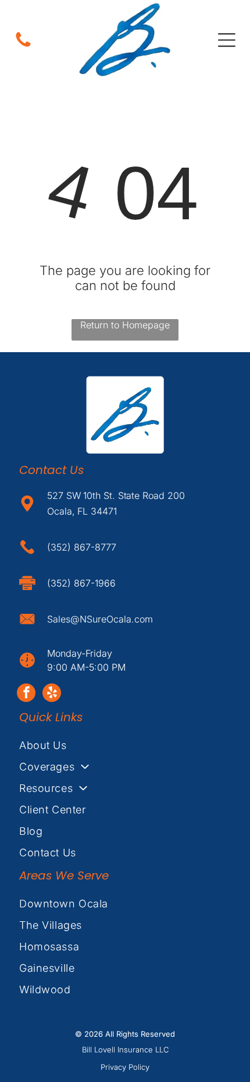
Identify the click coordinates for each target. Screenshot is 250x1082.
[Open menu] (226, 40)
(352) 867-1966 (81, 583)
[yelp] (51, 694)
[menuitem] (125, 745)
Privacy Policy (125, 1067)
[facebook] (26, 694)
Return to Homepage (125, 325)
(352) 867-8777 (81, 547)
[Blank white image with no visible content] (23, 46)
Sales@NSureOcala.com (100, 619)
